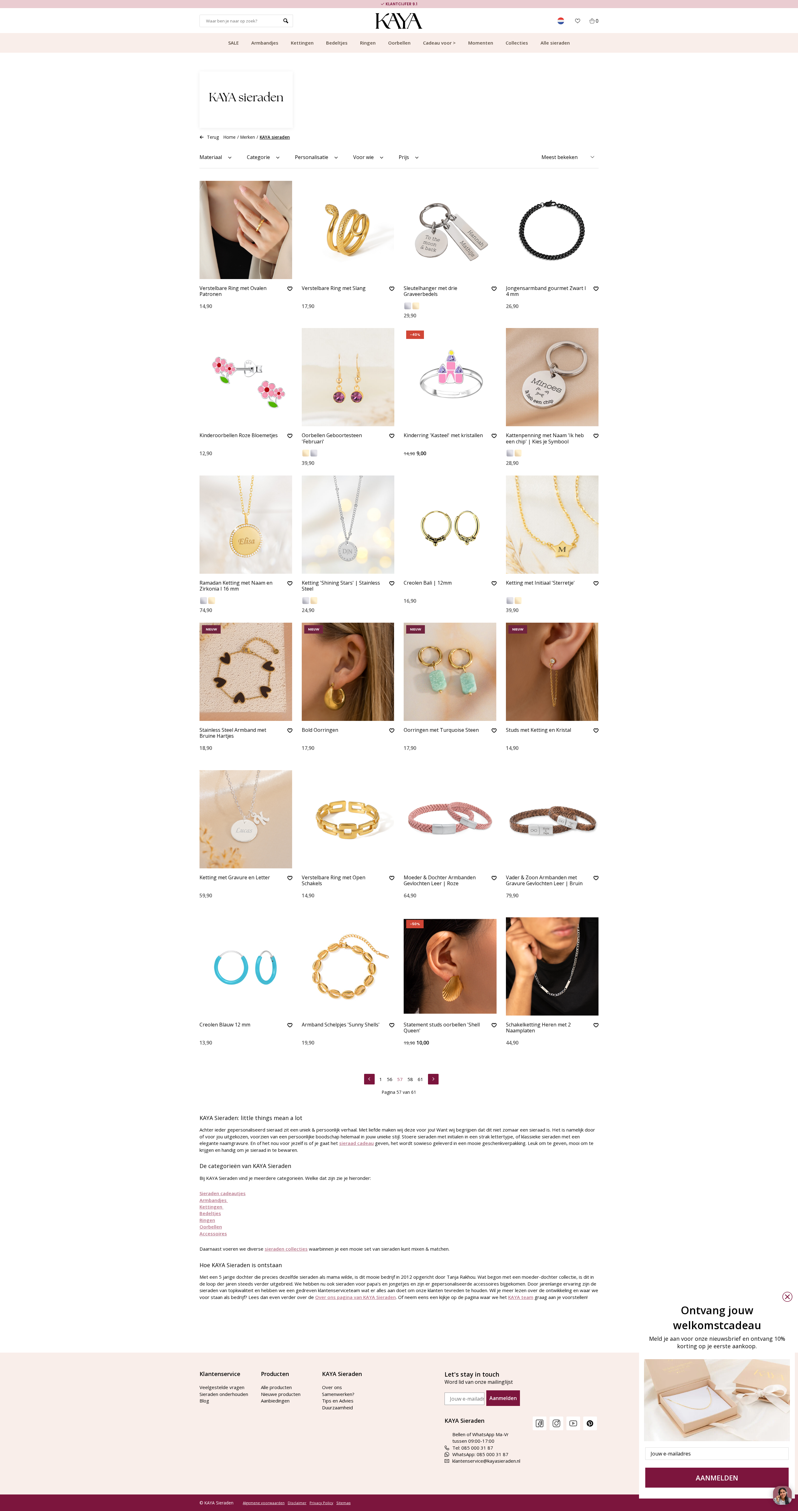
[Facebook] (539, 1423)
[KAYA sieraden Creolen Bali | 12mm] (450, 525)
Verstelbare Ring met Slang (334, 288)
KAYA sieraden (275, 137)
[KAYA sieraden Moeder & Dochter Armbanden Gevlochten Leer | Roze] (450, 819)
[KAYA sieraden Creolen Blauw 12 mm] (246, 966)
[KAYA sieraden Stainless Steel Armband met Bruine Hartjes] (246, 672)
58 (410, 1079)
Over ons (332, 1387)
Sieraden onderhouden (224, 1394)
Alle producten (276, 1387)
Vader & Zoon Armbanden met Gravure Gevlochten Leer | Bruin (544, 881)
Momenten (480, 43)
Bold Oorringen (320, 730)
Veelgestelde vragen (222, 1387)
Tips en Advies (337, 1401)
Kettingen (302, 43)
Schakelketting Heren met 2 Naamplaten (538, 1028)
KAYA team (520, 1297)
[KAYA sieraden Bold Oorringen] (348, 672)
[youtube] (573, 1423)
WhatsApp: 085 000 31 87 (480, 1454)
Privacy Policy (321, 1503)
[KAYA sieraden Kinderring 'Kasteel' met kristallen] (450, 377)
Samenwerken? (338, 1394)
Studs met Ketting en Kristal (538, 730)
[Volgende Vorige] (433, 1078)
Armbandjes (264, 43)
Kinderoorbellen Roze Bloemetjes (239, 435)
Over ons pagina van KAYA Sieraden (355, 1297)
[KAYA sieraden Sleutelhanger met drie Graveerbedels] (450, 230)
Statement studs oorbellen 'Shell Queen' (442, 1028)
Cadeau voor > (439, 43)
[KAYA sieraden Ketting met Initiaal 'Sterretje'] (552, 525)
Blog (204, 1401)
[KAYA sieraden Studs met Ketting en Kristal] (552, 672)
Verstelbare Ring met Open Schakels (333, 881)
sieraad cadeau (356, 1143)
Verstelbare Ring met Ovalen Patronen (233, 291)
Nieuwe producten (280, 1394)
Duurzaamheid (337, 1407)
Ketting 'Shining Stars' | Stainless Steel (341, 586)
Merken (247, 137)
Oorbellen (399, 43)
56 (389, 1079)
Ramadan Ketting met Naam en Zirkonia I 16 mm (236, 586)
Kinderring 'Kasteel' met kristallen (443, 435)
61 (420, 1079)
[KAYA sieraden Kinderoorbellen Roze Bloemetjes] (246, 377)
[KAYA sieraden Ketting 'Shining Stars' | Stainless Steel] (348, 525)
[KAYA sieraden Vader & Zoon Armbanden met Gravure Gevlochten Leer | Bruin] (552, 819)
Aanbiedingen (275, 1401)
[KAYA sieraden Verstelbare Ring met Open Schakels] (348, 819)
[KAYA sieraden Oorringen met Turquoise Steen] (450, 672)
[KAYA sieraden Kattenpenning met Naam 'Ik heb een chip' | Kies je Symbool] (552, 377)
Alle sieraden (555, 43)
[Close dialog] (787, 1297)
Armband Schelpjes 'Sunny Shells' (341, 1025)
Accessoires (213, 1233)
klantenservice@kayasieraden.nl (486, 1461)
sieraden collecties (286, 1249)
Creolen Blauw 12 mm (225, 1025)
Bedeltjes (337, 43)
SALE (233, 43)
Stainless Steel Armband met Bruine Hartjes (233, 733)
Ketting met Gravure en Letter (235, 878)
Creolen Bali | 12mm (428, 583)
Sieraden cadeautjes (223, 1193)
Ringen (368, 43)
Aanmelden (503, 1398)
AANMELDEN (717, 1477)
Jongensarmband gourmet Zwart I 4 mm (546, 291)
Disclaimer (297, 1503)
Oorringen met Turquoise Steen (441, 730)
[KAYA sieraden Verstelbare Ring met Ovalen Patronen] (246, 230)
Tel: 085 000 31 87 (472, 1448)
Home (230, 137)
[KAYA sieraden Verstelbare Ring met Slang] (348, 230)
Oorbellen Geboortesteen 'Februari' (332, 438)
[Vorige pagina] (369, 1078)
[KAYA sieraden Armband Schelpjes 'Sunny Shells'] (348, 966)
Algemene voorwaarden (264, 1503)
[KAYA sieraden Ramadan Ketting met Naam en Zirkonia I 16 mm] (246, 525)
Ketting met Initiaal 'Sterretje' (540, 583)
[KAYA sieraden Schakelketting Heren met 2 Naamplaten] (552, 966)
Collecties (517, 43)
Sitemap (343, 1503)
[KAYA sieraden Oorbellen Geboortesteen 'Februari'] (348, 377)
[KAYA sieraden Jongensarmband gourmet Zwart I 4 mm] (552, 230)
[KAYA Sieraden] (399, 20)
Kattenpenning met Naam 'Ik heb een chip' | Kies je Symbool (545, 438)
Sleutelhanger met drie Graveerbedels (430, 291)
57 (400, 1079)
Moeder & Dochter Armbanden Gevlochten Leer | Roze (440, 881)
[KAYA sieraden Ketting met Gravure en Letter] (246, 819)
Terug (213, 137)
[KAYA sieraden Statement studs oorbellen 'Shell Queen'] (450, 966)
